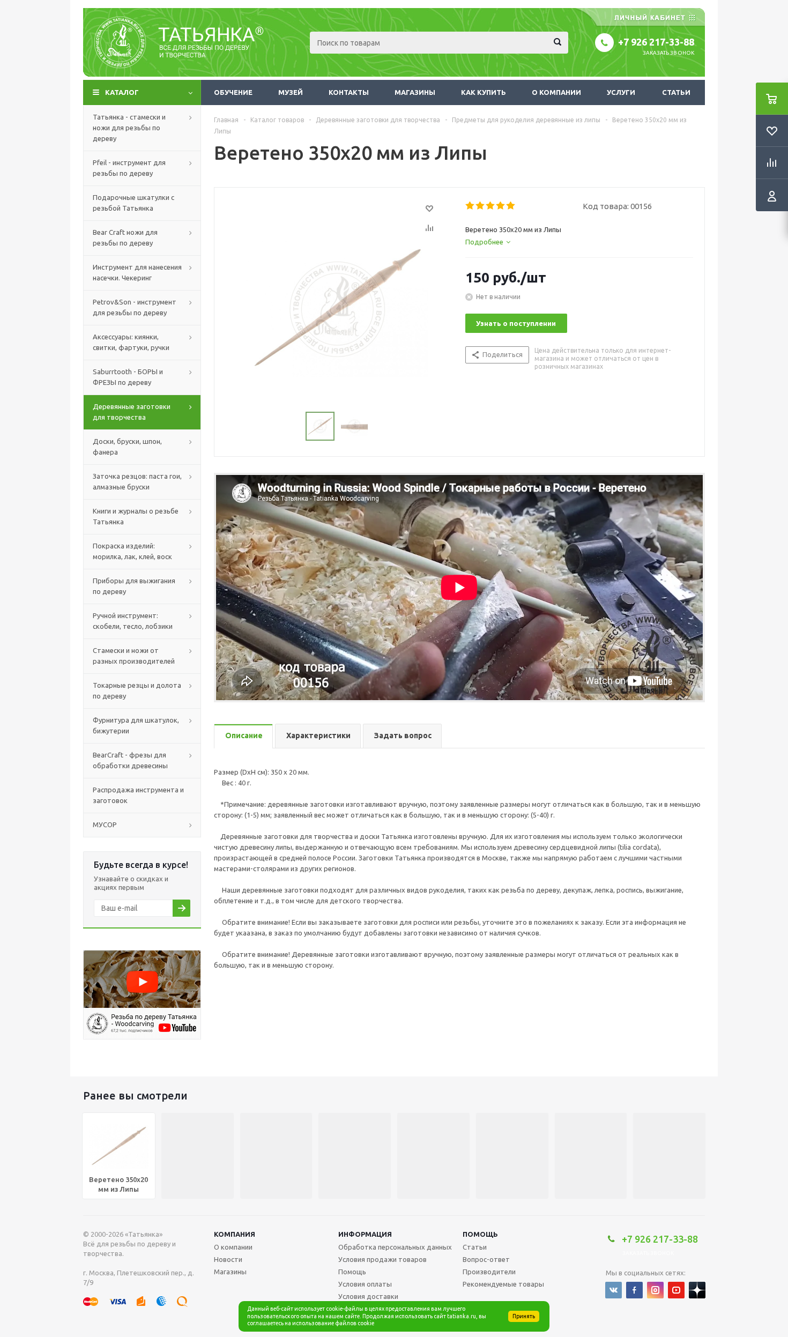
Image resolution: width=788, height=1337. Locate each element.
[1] (470, 206)
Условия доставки (368, 1296)
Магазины (415, 92)
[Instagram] (655, 1290)
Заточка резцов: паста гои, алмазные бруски (137, 481)
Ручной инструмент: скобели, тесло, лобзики (133, 621)
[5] (511, 206)
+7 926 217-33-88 (656, 42)
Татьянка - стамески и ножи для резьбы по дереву (129, 127)
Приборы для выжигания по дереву (134, 586)
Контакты (349, 92)
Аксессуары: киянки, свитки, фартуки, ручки (131, 342)
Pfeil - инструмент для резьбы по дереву (129, 168)
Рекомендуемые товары (503, 1284)
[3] (491, 206)
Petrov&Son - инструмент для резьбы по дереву (134, 307)
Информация (365, 1234)
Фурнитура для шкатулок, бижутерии (136, 725)
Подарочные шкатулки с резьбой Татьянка (133, 203)
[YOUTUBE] (676, 1290)
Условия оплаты (365, 1284)
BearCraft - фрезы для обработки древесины (130, 760)
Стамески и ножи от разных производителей (134, 656)
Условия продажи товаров (382, 1259)
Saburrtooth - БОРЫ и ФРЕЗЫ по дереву (128, 377)
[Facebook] (634, 1290)
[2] (480, 206)
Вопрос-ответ (486, 1259)
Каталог (122, 92)
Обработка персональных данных (395, 1247)
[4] (501, 206)
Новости (228, 1259)
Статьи (676, 92)
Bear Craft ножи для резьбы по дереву (125, 237)
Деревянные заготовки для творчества (131, 412)
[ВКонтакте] (613, 1290)
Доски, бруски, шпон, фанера (127, 446)
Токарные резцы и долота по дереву (137, 690)
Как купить (483, 92)
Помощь (480, 1234)
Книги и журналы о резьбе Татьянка (136, 516)
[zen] (697, 1290)
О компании (556, 92)
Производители (489, 1271)
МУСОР (105, 824)
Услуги (621, 92)
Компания (234, 1234)
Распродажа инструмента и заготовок (138, 795)
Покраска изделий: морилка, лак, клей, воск (132, 551)
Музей (290, 92)
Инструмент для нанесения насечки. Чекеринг (137, 272)
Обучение (233, 92)
